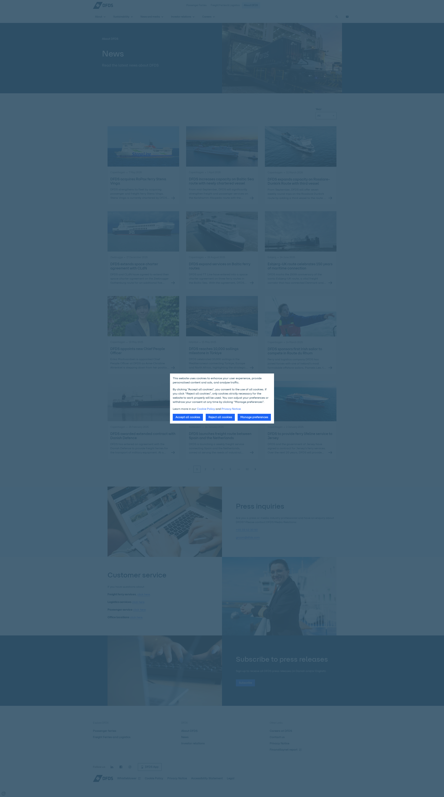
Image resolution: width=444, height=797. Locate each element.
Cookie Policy (206, 408)
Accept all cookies (188, 417)
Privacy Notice (231, 408)
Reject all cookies (220, 417)
